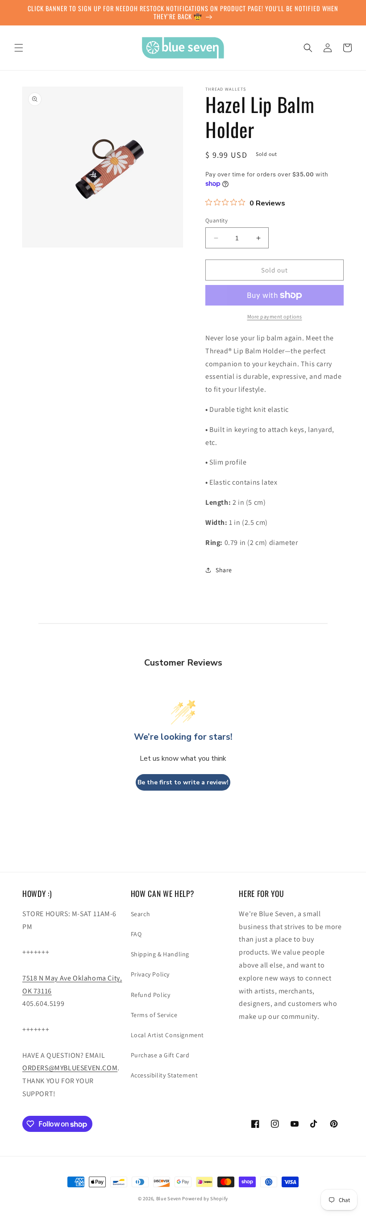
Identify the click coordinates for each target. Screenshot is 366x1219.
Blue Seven (168, 1198)
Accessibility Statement (164, 1075)
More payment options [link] (274, 316)
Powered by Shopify (205, 1198)
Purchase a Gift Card (160, 1055)
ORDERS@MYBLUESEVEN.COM (69, 1067)
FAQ (136, 934)
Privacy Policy (150, 974)
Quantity (216, 220)
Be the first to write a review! (183, 782)
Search (140, 914)
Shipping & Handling (160, 954)
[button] (19, 48)
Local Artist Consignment (167, 1035)
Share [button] (224, 570)
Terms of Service (154, 1015)
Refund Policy (151, 995)
